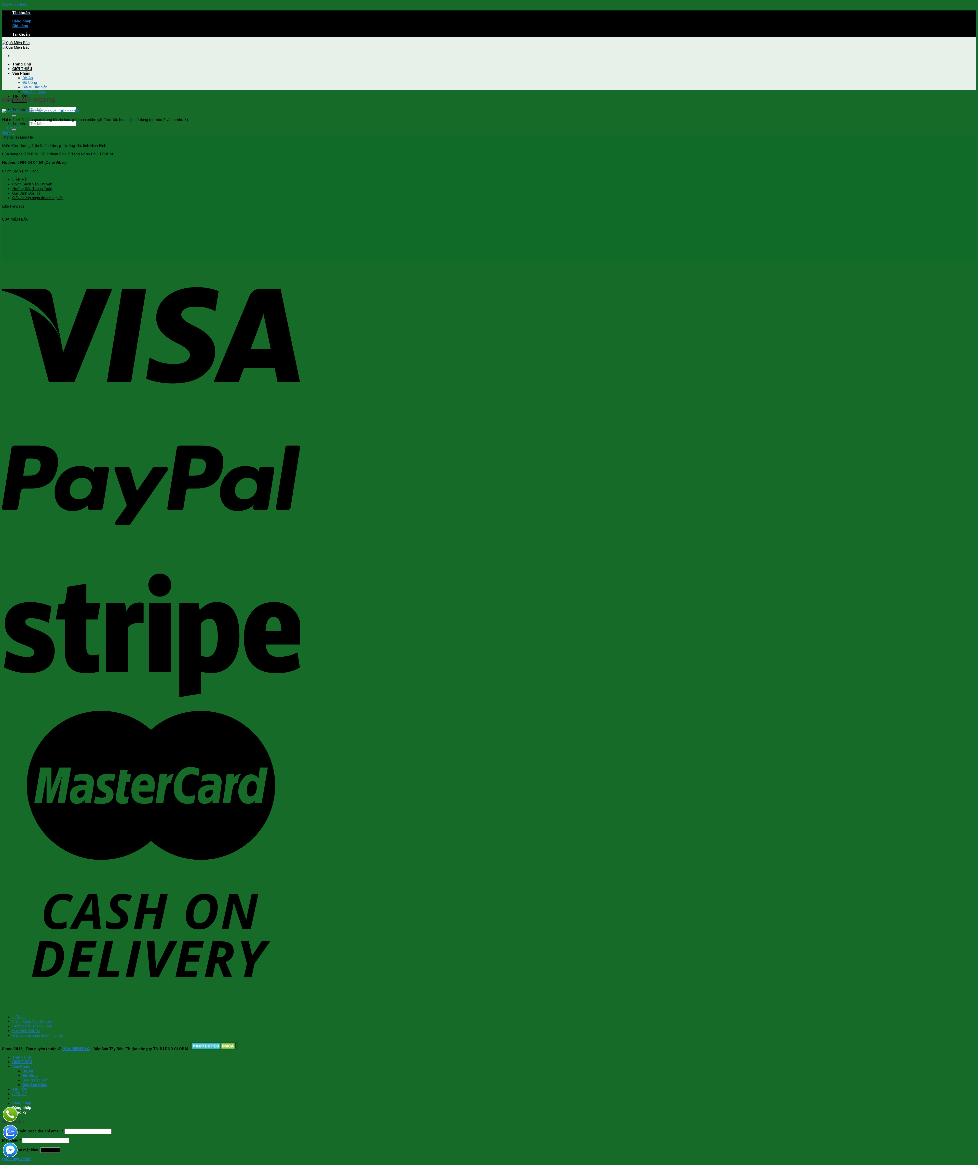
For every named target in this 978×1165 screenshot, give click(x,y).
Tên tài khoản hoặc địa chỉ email (32, 1131)
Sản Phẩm (21, 73)
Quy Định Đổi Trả (26, 193)
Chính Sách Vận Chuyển (32, 184)
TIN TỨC (20, 1089)
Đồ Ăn (27, 78)
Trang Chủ (21, 64)
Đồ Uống (29, 82)
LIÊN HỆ (19, 179)
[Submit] (14, 116)
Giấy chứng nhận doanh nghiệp (37, 198)
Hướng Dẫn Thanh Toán (32, 188)
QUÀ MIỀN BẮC (76, 1049)
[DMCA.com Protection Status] (214, 1049)
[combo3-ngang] (40, 111)
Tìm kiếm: (20, 123)
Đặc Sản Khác (34, 91)
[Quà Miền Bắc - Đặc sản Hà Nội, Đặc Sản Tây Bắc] (16, 45)
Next (8, 132)
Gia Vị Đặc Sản (34, 87)
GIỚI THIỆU (22, 68)
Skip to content (15, 4)
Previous (12, 128)
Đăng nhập (50, 1150)
